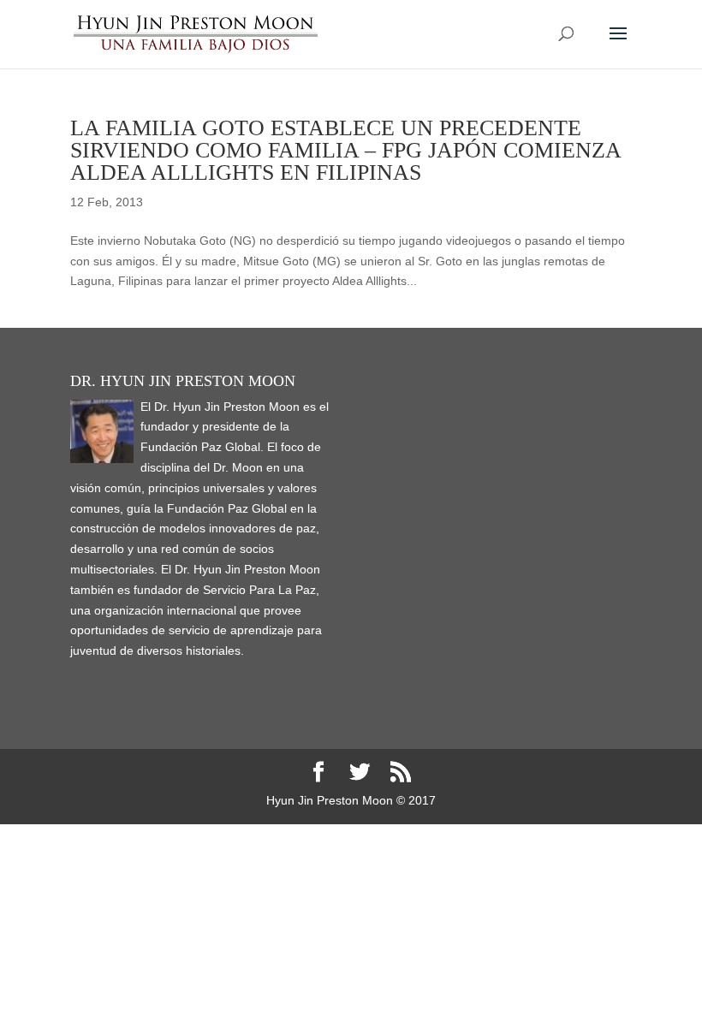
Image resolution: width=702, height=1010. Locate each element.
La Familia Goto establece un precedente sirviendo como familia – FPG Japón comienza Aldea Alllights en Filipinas (345, 150)
